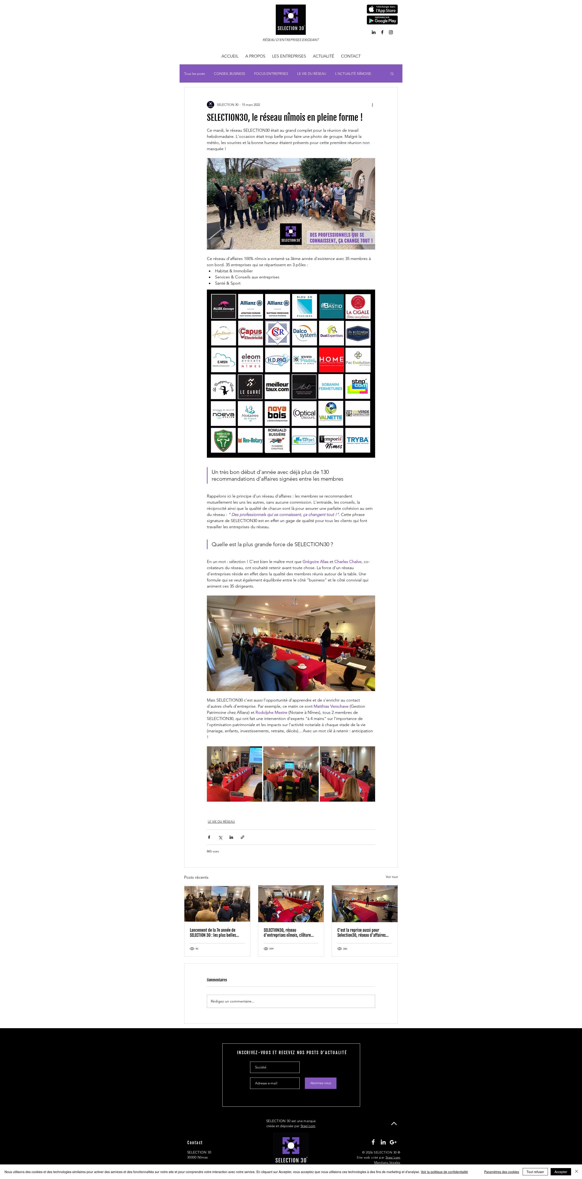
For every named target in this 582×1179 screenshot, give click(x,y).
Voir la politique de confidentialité (444, 1171)
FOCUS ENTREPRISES (271, 73)
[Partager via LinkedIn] (231, 837)
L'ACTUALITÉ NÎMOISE (353, 73)
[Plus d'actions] (372, 104)
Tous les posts (194, 73)
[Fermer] (576, 1171)
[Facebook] (382, 32)
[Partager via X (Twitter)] (220, 837)
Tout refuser (535, 1171)
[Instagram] (391, 32)
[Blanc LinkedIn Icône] (383, 1142)
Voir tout (392, 877)
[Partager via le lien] (242, 837)
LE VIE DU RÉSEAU (311, 73)
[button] (382, 9)
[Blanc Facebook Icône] (373, 1142)
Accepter (560, 1171)
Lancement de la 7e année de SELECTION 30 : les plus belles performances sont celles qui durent (213, 933)
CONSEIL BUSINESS (229, 73)
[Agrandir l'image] (234, 774)
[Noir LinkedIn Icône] (373, 32)
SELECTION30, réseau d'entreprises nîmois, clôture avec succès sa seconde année (287, 933)
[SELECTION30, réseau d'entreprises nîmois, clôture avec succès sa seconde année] (291, 903)
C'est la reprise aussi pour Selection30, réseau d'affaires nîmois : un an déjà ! (361, 933)
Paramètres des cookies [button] (501, 1171)
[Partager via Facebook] (209, 837)
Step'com (308, 1126)
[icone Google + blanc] (393, 1142)
